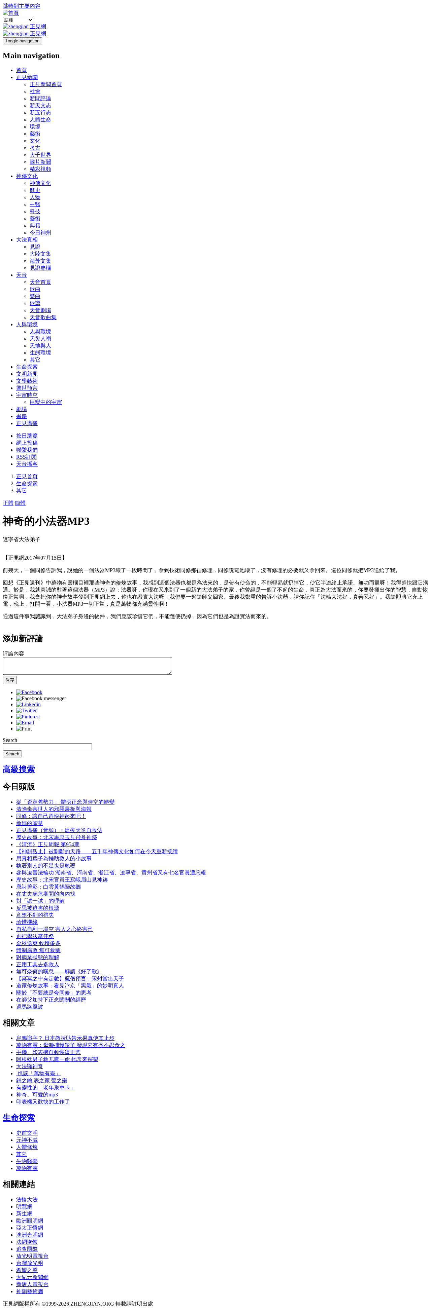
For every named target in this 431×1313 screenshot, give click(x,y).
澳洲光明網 (29, 1235)
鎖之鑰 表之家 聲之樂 (41, 1080)
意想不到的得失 (35, 915)
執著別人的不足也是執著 (45, 865)
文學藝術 (27, 381)
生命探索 (27, 367)
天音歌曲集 (43, 317)
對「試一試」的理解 (40, 901)
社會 (35, 91)
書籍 (21, 416)
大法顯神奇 (29, 1066)
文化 (35, 141)
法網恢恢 (27, 1242)
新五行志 (40, 112)
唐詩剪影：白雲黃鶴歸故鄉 (48, 887)
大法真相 (27, 239)
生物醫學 (27, 1161)
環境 (35, 126)
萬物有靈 (27, 1168)
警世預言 (27, 388)
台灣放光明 (29, 1263)
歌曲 (35, 289)
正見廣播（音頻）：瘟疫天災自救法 (59, 830)
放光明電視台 (32, 1256)
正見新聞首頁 (46, 84)
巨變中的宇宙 (46, 402)
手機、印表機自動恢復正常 (48, 1052)
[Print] (24, 728)
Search (10, 740)
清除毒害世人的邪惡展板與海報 (54, 809)
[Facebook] (29, 692)
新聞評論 (40, 98)
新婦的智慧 (29, 823)
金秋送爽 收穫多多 (38, 943)
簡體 (20, 503)
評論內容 (13, 653)
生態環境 (40, 352)
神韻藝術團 (29, 1291)
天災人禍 (40, 338)
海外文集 (40, 261)
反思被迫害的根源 (37, 908)
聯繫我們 (27, 450)
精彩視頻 (40, 169)
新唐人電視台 (32, 1284)
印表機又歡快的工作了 (43, 1101)
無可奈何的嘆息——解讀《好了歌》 (59, 971)
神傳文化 (27, 176)
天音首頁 (40, 282)
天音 (21, 275)
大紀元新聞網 (32, 1277)
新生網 (24, 1213)
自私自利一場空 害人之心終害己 (54, 929)
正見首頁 (27, 476)
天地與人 (40, 345)
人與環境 (27, 324)
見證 (35, 247)
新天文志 (40, 105)
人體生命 (40, 119)
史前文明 (27, 1133)
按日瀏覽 (27, 436)
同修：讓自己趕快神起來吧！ (51, 816)
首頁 (21, 70)
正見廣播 (27, 423)
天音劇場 (40, 310)
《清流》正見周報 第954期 (47, 844)
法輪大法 (27, 1199)
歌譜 (35, 303)
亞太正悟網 (29, 1228)
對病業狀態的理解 (37, 957)
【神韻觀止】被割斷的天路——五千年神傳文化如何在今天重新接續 (97, 851)
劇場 (21, 409)
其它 (35, 360)
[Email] (25, 722)
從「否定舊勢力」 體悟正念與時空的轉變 (65, 802)
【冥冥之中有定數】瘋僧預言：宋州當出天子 (70, 978)
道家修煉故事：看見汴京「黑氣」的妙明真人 (70, 985)
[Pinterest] (28, 716)
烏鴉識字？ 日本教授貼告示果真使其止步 (65, 1038)
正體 (8, 503)
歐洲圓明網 (29, 1221)
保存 (9, 679)
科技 (35, 211)
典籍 (35, 225)
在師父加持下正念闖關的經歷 (51, 1000)
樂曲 (35, 296)
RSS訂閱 (26, 457)
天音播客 (27, 464)
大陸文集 (40, 254)
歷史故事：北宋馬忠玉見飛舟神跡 (56, 837)
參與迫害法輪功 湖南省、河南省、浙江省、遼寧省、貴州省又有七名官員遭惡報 (111, 872)
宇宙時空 (27, 395)
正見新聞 (27, 77)
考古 (35, 148)
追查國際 (27, 1249)
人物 (35, 197)
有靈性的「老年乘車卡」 (45, 1087)
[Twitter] (26, 710)
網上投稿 (27, 443)
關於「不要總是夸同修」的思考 (54, 993)
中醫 (35, 204)
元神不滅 (27, 1140)
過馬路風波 (29, 1007)
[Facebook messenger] (41, 698)
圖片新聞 (40, 162)
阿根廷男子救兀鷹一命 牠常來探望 (57, 1059)
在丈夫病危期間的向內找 (45, 894)
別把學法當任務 (35, 936)
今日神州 (40, 232)
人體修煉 (27, 1147)
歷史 (35, 190)
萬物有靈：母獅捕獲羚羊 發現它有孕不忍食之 (70, 1045)
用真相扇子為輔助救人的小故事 (54, 858)
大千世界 (40, 155)
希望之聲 (27, 1270)
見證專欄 (40, 268)
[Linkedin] (28, 704)
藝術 (35, 134)
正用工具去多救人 (37, 964)
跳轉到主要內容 (21, 6)
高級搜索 (19, 769)
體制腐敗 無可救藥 (38, 950)
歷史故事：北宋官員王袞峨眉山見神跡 (62, 880)
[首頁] (11, 13)
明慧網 (24, 1206)
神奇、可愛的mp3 (37, 1094)
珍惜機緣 (27, 922)
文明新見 (27, 374)
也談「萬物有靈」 (38, 1073)
